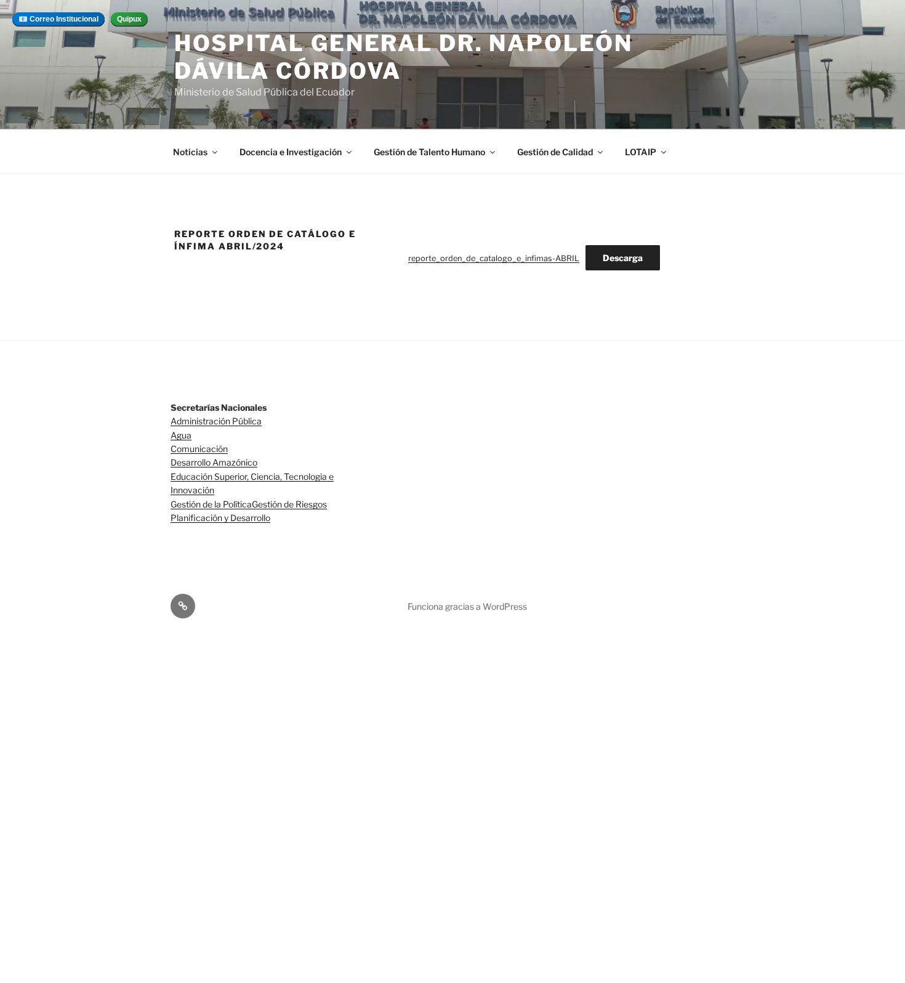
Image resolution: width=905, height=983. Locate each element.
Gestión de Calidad (555, 152)
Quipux (129, 19)
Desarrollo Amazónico (214, 462)
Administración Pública (216, 421)
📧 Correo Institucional (58, 19)
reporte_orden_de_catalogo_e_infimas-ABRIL (493, 258)
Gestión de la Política (211, 504)
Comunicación (199, 448)
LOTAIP (640, 152)
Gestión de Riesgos (289, 504)
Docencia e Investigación (290, 152)
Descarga (623, 258)
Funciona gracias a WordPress (467, 606)
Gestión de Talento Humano (429, 152)
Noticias (190, 152)
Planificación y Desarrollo (220, 517)
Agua (181, 435)
